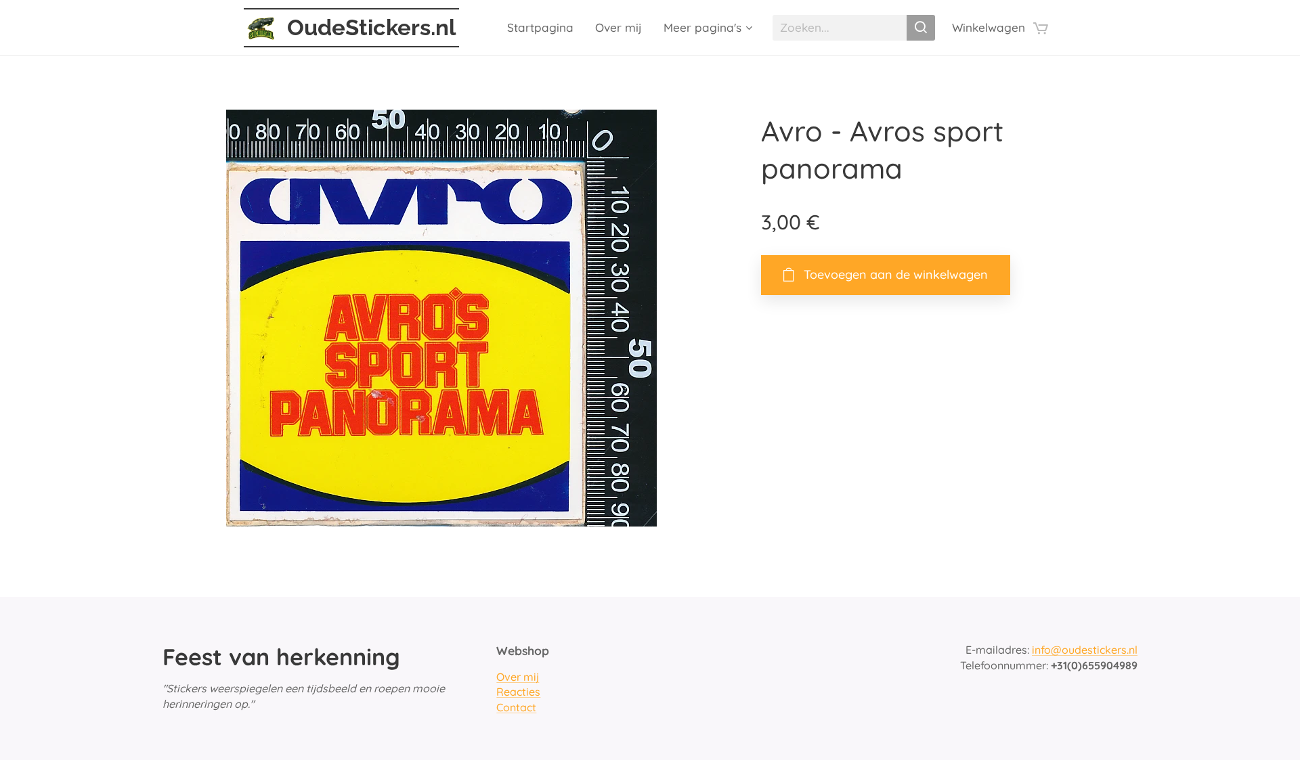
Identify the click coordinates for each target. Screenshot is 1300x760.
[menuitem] (544, 28)
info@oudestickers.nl (1085, 649)
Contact (516, 707)
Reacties (518, 691)
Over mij (517, 677)
